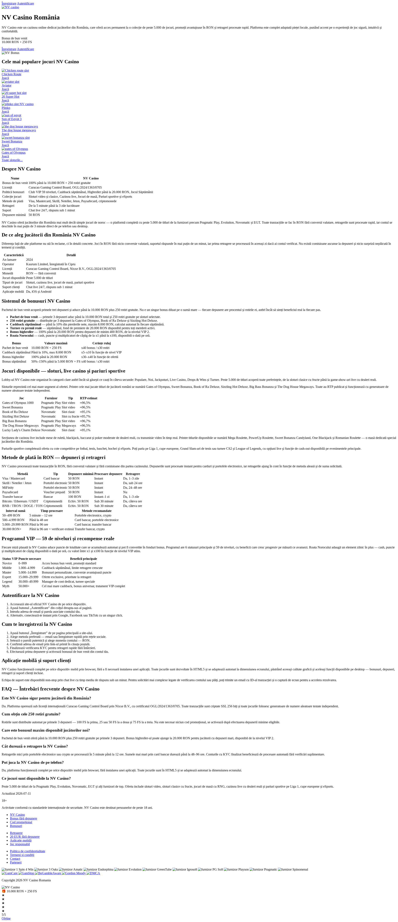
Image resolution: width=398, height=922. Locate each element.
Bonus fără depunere (23, 818)
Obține (6, 918)
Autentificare (25, 3)
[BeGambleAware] (48, 873)
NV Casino (17, 814)
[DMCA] (93, 873)
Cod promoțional (21, 822)
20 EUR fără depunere (25, 836)
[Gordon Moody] (74, 873)
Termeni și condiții (22, 855)
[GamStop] (26, 873)
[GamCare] (10, 873)
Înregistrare (9, 3)
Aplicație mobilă (21, 840)
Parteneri (16, 862)
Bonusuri (16, 826)
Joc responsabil (20, 844)
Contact (15, 858)
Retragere (16, 833)
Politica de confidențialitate (27, 851)
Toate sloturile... (12, 160)
